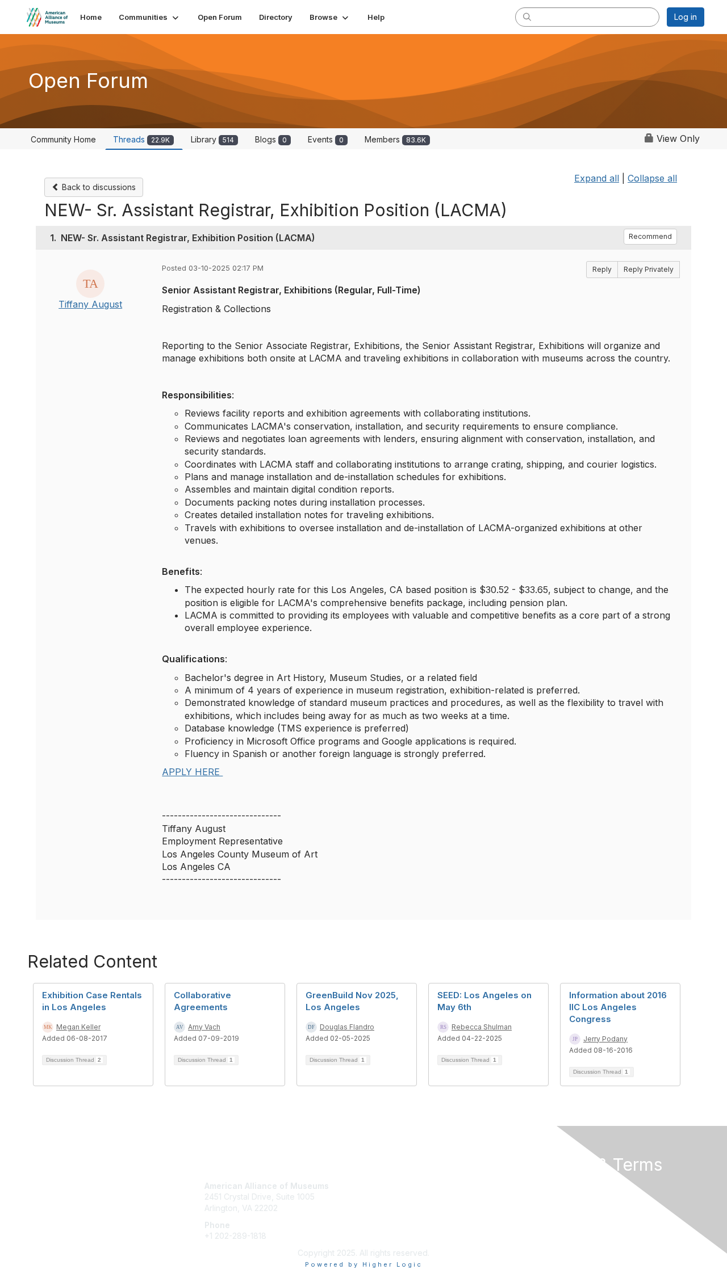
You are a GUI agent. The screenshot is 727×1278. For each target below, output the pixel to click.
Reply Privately (649, 269)
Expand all (596, 178)
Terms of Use (557, 1196)
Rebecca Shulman (482, 1027)
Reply (602, 269)
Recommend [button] (650, 236)
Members (395, 139)
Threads (141, 139)
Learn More (389, 1208)
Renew (381, 1196)
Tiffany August (90, 304)
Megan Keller (78, 1027)
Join (376, 1186)
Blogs (271, 139)
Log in (685, 17)
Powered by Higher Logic (364, 1264)
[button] (149, 17)
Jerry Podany (605, 1039)
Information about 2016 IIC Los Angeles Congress (618, 1007)
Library (212, 139)
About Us (549, 1186)
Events (326, 139)
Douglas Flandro (347, 1027)
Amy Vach (204, 1027)
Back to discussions (98, 187)
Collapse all (652, 178)
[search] (527, 16)
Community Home (63, 139)
